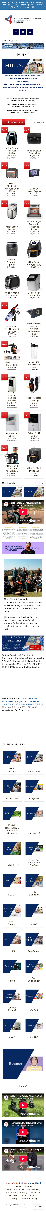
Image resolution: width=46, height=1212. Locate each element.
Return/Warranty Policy (16, 1192)
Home (5, 41)
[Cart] (23, 32)
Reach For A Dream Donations (23, 1195)
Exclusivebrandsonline (25, 1205)
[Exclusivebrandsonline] (23, 19)
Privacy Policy (33, 1189)
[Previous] (37, 483)
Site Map (13, 1198)
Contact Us (35, 1192)
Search (17, 1186)
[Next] (42, 483)
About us (27, 1186)
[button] (13, 122)
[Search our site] (30, 32)
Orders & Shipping (28, 1198)
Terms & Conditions (15, 1189)
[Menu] (16, 32)
